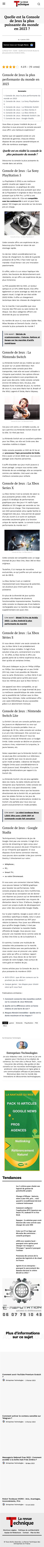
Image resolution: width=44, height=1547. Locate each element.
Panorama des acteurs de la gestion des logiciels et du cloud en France (29, 1258)
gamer (11, 1023)
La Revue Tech (7, 51)
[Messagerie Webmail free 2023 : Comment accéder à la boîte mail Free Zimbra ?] (22, 1440)
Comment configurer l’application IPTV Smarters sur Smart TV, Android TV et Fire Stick (28, 1211)
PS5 (36, 1023)
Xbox (5, 1026)
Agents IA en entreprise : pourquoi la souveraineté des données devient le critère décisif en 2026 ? (27, 1269)
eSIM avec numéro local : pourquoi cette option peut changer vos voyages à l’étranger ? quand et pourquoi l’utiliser (28, 1245)
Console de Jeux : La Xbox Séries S (20, 113)
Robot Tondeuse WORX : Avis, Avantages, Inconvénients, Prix (21, 1500)
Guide (15, 51)
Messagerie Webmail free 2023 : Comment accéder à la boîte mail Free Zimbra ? (21, 1458)
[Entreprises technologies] (22, 1045)
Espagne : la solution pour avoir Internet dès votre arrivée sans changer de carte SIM (29, 1222)
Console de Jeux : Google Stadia (19, 118)
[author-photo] (3, 1380)
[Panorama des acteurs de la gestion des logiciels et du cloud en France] (8, 1258)
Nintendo (19, 1023)
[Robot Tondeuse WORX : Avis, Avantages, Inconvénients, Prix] (22, 1482)
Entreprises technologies (13, 1038)
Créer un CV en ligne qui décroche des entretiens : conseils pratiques (26, 1233)
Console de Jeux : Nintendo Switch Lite (22, 116)
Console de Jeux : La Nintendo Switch (21, 107)
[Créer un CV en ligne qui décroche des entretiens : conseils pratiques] (8, 1233)
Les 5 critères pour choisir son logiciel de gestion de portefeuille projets (28, 1188)
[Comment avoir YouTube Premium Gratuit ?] (22, 1358)
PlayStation (29, 1023)
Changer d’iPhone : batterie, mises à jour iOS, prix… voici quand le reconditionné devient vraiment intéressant (28, 1199)
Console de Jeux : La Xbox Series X (20, 110)
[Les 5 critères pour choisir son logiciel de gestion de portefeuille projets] (8, 1188)
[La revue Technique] (22, 1521)
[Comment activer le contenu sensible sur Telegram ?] (22, 1399)
